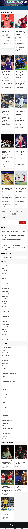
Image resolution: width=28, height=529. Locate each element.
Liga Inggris (18, 146)
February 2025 (5, 311)
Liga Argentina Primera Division (9, 381)
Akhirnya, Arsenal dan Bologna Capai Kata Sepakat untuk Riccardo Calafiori (20, 152)
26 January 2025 (5, 35)
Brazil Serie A (5, 358)
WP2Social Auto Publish (9, 528)
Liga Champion (5, 384)
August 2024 (5, 326)
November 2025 (5, 288)
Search (3, 217)
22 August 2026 (5, 494)
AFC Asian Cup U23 (6, 347)
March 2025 (4, 308)
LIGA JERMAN (5, 407)
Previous (3, 211)
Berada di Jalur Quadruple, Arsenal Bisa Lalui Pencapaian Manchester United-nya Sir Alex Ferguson (12, 241)
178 (21, 211)
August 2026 (5, 265)
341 (12, 213)
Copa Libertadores (6, 365)
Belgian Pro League (6, 352)
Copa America (5, 363)
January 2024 (5, 339)
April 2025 (4, 306)
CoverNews (20, 524)
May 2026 (4, 273)
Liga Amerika (5, 378)
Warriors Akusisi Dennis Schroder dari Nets (6, 111)
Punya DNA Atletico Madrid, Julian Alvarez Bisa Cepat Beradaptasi (20, 112)
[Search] (25, 8)
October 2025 (5, 291)
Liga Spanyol (18, 106)
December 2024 (5, 316)
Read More (4, 46)
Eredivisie (4, 368)
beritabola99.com (5, 34)
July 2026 (4, 268)
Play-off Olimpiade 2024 (7, 428)
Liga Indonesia (18, 26)
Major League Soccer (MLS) (8, 420)
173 (10, 211)
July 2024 (4, 329)
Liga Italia (17, 68)
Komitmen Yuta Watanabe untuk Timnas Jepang (5, 31)
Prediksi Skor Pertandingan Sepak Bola (10, 431)
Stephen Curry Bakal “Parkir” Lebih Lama (11, 245)
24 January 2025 (5, 194)
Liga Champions (5, 386)
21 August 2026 (5, 518)
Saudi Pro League (6, 433)
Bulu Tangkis (5, 360)
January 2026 (5, 283)
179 (23, 211)
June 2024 (4, 331)
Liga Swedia (4, 417)
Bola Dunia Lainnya (6, 355)
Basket (3, 26)
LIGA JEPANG (5, 404)
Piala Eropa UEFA (6, 423)
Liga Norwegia (5, 412)
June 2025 (4, 301)
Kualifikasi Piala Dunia (7, 371)
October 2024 (5, 321)
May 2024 (4, 334)
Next (15, 213)
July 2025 (4, 298)
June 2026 (4, 270)
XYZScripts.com (20, 528)
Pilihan (3, 425)
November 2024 (5, 319)
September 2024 (6, 324)
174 (12, 211)
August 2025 (5, 296)
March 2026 (4, 278)
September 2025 (6, 293)
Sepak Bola (4, 436)
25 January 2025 (19, 38)
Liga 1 (3, 376)
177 (19, 211)
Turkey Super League (7, 438)
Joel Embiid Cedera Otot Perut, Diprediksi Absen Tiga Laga (13, 236)
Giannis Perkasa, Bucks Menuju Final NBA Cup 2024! (6, 151)
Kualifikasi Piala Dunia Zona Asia (9, 373)
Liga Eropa (4, 389)
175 (14, 211)
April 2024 (4, 336)
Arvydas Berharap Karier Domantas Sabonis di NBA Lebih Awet (6, 73)
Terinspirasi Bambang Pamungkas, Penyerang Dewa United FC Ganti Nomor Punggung (20, 189)
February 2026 (5, 281)
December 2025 (5, 286)
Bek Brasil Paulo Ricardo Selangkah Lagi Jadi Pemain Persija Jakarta (13, 248)
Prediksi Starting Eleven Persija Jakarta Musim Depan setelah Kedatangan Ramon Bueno (20, 32)
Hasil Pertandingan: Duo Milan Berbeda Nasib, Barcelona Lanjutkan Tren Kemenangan (19, 74)
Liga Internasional (6, 399)
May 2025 (4, 303)
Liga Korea (4, 410)
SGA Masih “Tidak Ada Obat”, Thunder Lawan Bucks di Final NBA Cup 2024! (7, 189)
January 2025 (5, 314)
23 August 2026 (5, 467)
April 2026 (4, 275)
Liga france (4, 391)
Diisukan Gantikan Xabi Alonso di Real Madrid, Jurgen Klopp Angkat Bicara (14, 232)
